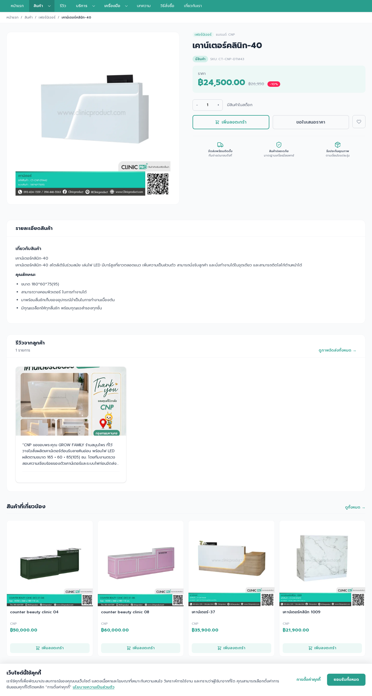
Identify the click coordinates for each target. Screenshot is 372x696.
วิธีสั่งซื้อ (167, 6)
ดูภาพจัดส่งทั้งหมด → (337, 350)
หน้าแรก (17, 6)
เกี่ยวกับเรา (193, 6)
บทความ (144, 6)
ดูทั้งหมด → (355, 507)
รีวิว (63, 6)
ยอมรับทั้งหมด (346, 679)
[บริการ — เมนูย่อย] (95, 6)
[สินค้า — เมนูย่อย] (50, 6)
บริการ (81, 6)
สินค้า (38, 6)
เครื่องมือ (112, 6)
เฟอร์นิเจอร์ (47, 17)
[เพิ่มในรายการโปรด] (358, 121)
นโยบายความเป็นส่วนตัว (93, 687)
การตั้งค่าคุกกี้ (309, 679)
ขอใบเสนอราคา (310, 122)
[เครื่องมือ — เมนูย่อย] (128, 6)
